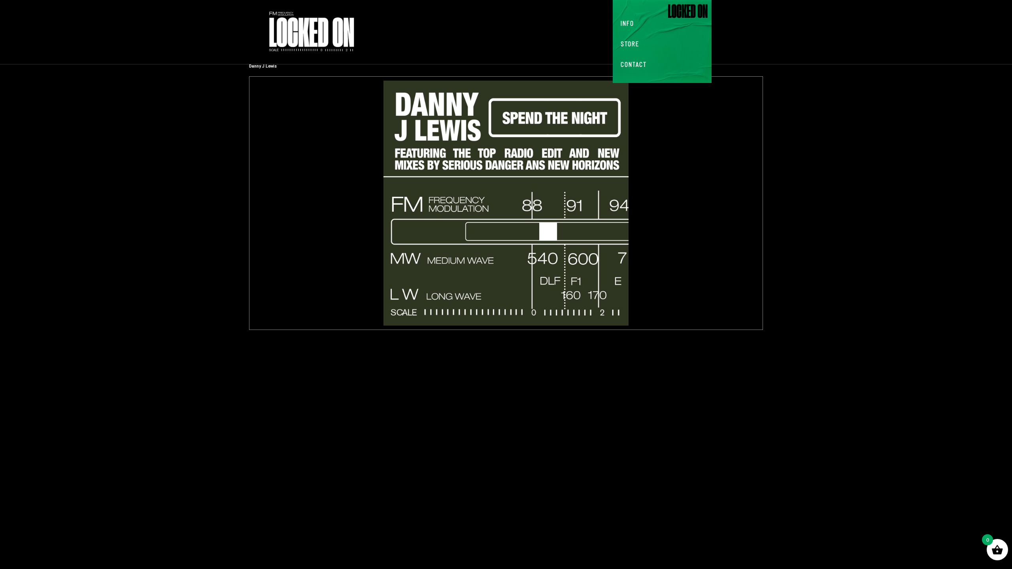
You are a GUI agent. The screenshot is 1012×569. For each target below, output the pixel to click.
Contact (634, 64)
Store (630, 43)
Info (627, 23)
